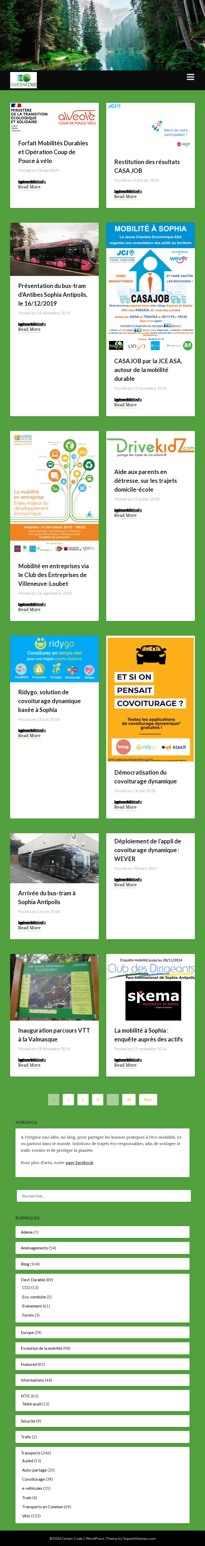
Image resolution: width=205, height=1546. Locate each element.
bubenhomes (30, 181)
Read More (29, 187)
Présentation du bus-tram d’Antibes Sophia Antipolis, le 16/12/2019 (53, 294)
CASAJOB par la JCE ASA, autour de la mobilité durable (148, 369)
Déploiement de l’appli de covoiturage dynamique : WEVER (147, 850)
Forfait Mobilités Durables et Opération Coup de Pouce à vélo (53, 151)
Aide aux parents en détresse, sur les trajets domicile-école (145, 480)
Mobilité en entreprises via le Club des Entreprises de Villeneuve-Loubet (53, 574)
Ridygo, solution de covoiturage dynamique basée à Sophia (49, 700)
